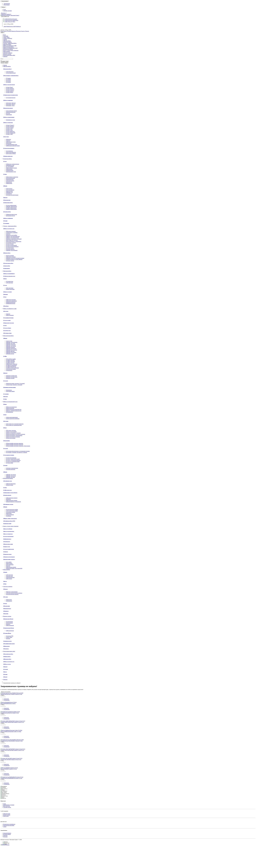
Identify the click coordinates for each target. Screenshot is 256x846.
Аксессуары (6, 136)
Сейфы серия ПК (10, 360)
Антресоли (9, 193)
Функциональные (10, 178)
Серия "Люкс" (6, 37)
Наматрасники (6, 606)
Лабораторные (9, 170)
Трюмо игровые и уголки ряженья (14, 259)
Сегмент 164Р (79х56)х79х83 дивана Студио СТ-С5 (12, 722)
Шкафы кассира (10, 353)
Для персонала (9, 71)
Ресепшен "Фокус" (10, 104)
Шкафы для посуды (11, 475)
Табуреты (5, 551)
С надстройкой (10, 166)
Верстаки (5, 396)
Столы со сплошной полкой (12, 461)
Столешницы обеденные (8, 317)
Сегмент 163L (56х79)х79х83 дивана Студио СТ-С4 (12, 750)
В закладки (6, 698)
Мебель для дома (7, 664)
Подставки (5, 421)
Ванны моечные (10, 408)
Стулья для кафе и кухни (8, 549)
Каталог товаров (4, 62)
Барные (8, 313)
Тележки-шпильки (10, 469)
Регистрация (6, 4)
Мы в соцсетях (6, 806)
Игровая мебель (6, 252)
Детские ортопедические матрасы (14, 593)
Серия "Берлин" (10, 126)
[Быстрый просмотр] (3, 715)
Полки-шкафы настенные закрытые (14, 443)
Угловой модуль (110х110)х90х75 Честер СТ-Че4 (12, 740)
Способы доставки (7, 10)
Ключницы (9, 390)
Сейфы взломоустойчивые (12, 367)
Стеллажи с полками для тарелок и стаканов (16, 452)
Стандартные (9, 621)
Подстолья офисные (11, 152)
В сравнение (6, 700)
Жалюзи (5, 676)
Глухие (8, 113)
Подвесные (9, 182)
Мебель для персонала (8, 122)
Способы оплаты (7, 807)
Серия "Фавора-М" (10, 132)
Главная (5, 39)
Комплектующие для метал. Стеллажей (15, 383)
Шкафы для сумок (10, 343)
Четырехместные (10, 577)
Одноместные (9, 281)
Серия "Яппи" (9, 92)
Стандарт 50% (9, 636)
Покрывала (6, 611)
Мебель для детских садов (8, 228)
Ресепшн (5, 220)
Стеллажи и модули (11, 242)
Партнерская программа (8, 825)
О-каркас (8, 80)
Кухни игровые (10, 255)
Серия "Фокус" (10, 91)
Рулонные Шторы (7, 633)
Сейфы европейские (11, 366)
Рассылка (5, 836)
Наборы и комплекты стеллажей (13, 238)
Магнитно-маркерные (11, 300)
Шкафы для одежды (11, 346)
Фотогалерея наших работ (9, 55)
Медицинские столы (7, 480)
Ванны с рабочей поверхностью (13, 410)
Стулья (5, 285)
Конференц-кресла (7, 538)
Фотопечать (6, 648)
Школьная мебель (7, 44)
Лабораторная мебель (8, 202)
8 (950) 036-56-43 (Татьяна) (10, 19)
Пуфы (4, 583)
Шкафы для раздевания (11, 250)
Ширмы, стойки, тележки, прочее (10, 518)
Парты (5, 278)
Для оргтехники (10, 180)
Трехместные (9, 576)
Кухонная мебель (7, 211)
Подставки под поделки (12, 240)
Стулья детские (10, 247)
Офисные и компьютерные (12, 164)
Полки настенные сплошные (13, 436)
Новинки (5, 56)
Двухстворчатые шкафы (12, 510)
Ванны (5, 404)
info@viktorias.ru (17, 26)
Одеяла (5, 603)
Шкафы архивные (10, 347)
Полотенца (5, 613)
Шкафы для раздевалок (11, 342)
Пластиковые (9, 622)
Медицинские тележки (11, 500)
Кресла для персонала (8, 533)
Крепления (9, 114)
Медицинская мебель (8, 49)
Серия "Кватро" (10, 88)
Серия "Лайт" (9, 134)
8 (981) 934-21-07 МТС (9, 21)
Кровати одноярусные (11, 375)
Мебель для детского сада (8, 661)
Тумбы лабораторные (11, 207)
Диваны (5, 572)
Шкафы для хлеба (10, 477)
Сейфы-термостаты (7, 490)
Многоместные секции (8, 544)
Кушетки (8, 499)
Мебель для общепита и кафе (9, 45)
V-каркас (8, 78)
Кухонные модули (10, 215)
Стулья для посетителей (8, 536)
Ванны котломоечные (11, 406)
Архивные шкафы (10, 512)
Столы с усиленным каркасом (13, 460)
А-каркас (8, 79)
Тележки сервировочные (12, 468)
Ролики (8, 565)
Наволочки (9, 599)
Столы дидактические (11, 245)
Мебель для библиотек (8, 218)
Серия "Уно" (9, 129)
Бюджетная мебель (7, 42)
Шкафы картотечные (11, 348)
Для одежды (9, 188)
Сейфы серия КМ (10, 361)
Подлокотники (9, 564)
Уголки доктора (10, 260)
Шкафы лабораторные (11, 206)
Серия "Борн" (9, 87)
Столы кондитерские (11, 457)
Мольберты (6, 306)
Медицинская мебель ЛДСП (9, 521)
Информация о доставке (8, 804)
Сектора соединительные (12, 195)
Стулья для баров (7, 327)
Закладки (5, 835)
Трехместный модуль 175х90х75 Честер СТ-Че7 (11, 694)
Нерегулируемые (10, 289)
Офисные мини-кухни (7, 156)
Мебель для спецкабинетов (9, 273)
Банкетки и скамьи (7, 554)
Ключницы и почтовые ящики (9, 387)
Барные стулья (6, 546)
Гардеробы (5, 36)
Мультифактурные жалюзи (9, 643)
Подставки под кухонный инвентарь (14, 423)
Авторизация (6, 3)
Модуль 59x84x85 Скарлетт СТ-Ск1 (9, 768)
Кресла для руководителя (8, 531)
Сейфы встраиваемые (11, 365)
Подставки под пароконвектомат (14, 425)
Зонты (4, 414)
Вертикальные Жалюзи (8, 618)
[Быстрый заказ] (2, 715)
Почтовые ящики (10, 391)
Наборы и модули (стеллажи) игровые (15, 258)
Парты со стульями (7, 291)
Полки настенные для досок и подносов (15, 434)
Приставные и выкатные (12, 176)
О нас (4, 9)
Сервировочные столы (11, 144)
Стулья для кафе (7, 320)
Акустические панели (11, 110)
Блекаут (8, 624)
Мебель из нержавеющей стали (10, 48)
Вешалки (8, 139)
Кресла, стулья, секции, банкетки (10, 50)
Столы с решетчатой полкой (13, 459)
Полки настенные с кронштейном (14, 435)
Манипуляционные (11, 483)
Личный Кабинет (7, 833)
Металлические (10, 625)
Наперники (9, 600)
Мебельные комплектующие (13, 145)
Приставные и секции (11, 167)
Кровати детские (10, 378)
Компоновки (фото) (7, 68)
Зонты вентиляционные (12, 417)
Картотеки (9, 513)
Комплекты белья (7, 608)
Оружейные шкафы (11, 359)
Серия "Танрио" (10, 89)
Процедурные (9, 485)
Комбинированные (10, 112)
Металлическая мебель (8, 46)
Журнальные (9, 169)
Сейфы (5, 356)
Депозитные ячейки (11, 369)
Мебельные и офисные (11, 364)
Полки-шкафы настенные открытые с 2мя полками (18, 445)
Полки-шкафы (6, 440)
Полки (4, 427)
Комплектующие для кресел (9, 559)
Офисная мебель (7, 40)
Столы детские (10, 244)
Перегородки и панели (8, 108)
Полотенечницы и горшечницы (13, 241)
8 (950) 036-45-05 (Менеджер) (11, 20)
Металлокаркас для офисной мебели (10, 75)
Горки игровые (6, 268)
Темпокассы (9, 370)
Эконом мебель (6, 265)
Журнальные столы (11, 141)
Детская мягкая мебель (8, 263)
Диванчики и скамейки (11, 232)
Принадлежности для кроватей (13, 501)
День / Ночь (9, 637)
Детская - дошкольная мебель (9, 43)
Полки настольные (10, 438)
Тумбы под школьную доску (9, 276)
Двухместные (9, 282)
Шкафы (5, 185)
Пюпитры (8, 143)
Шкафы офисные (10, 351)
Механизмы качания (11, 567)
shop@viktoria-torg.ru (8, 26)
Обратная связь (6, 813)
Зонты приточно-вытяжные (12, 418)
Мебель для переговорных (8, 117)
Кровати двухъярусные (11, 377)
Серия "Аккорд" (10, 125)
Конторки (5, 294)
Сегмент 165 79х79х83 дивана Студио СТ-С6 (11, 759)
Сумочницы (6, 393)
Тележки (5, 465)
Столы (5, 161)
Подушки (5, 596)
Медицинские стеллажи (8, 504)
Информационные (10, 303)
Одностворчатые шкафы (12, 509)
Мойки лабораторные (11, 209)
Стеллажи (5, 380)
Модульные (9, 578)
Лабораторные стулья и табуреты (10, 492)
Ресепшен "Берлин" (11, 103)
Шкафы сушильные (11, 344)
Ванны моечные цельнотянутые (13, 409)
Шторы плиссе (6, 646)
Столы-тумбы (9, 462)
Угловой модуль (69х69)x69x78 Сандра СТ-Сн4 (11, 778)
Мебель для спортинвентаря (13, 236)
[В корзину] (1, 715)
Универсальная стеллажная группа (10, 94)
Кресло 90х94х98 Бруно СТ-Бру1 (8, 703)
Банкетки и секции (7, 523)
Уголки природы (10, 249)
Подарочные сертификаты (9, 824)
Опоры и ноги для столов (8, 322)
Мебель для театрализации (12, 237)
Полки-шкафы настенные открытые (14, 444)
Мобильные (9, 183)
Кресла (5, 581)
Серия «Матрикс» (10, 131)
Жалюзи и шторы (7, 54)
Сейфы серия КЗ (10, 362)
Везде (4, 34)
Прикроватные (10, 179)
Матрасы (5, 589)
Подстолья (5, 311)
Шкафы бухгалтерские (11, 349)
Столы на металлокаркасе (8, 148)
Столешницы (9, 151)
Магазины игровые (11, 256)
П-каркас (8, 82)
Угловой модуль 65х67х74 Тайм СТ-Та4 (10, 712)
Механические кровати (11, 497)
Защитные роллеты (7, 641)
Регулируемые (9, 288)
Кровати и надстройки (11, 235)
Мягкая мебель (6, 51)
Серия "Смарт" (10, 127)
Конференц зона (10, 165)
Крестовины (9, 563)
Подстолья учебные (11, 153)
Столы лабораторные (11, 205)
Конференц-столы (10, 119)
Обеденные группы (7, 333)
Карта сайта (6, 816)
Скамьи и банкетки (7, 38)
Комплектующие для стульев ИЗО (14, 568)
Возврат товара (6, 814)
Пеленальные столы (11, 171)
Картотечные (9, 191)
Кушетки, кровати (7, 495)
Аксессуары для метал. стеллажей (14, 384)
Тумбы (5, 174)
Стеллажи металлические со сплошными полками (18, 451)
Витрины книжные (11, 231)
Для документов (10, 189)
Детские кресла (6, 541)
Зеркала (8, 140)
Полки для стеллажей (11, 431)
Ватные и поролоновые (11, 591)
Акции (4, 826)
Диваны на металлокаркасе (9, 556)
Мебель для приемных (8, 100)
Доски (4, 296)
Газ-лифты (9, 562)
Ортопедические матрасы (12, 594)
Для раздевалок (10, 514)
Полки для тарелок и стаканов (13, 433)
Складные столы (7, 330)
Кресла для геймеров (7, 528)
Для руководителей (11, 72)
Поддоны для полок (11, 430)
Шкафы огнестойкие (11, 352)
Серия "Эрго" (9, 130)
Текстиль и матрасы (7, 52)
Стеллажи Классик (10, 97)
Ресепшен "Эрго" (10, 105)
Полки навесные (6, 200)
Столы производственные (8, 455)
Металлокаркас (10, 315)
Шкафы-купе (9, 192)
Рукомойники (9, 412)
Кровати (5, 197)
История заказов (7, 834)
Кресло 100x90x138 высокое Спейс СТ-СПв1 (11, 731)
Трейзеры (8, 515)
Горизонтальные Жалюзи (8, 627)
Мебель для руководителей (9, 84)
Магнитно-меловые (11, 299)
